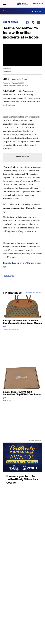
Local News (10, 22)
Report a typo (9, 276)
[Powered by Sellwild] (38, 440)
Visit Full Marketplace (34, 292)
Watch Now (37, 4)
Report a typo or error (14, 262)
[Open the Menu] (4, 4)
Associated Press (19, 79)
